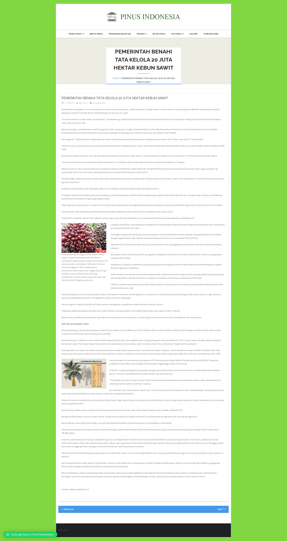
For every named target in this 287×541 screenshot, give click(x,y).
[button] (30, 534)
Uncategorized (98, 103)
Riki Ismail (82, 103)
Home (115, 78)
